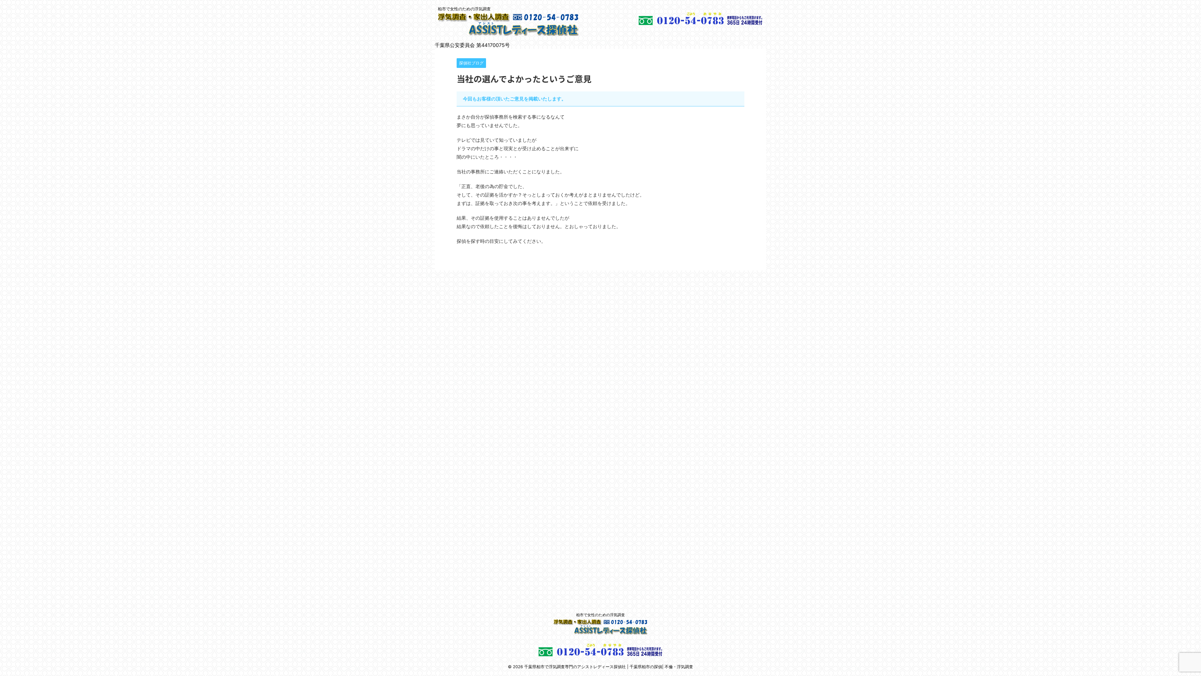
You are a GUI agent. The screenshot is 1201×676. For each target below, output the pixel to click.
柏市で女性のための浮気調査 (600, 614)
